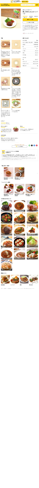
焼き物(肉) (9, 288)
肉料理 (5, 288)
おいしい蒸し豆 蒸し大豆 (27, 42)
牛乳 (23, 52)
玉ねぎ (24, 44)
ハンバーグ (14, 288)
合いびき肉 (25, 40)
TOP (1, 288)
